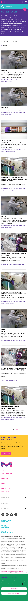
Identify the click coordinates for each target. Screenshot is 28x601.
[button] (10, 429)
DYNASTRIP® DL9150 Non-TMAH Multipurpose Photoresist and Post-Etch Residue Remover (14, 294)
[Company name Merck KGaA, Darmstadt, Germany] (3, 2)
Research (4, 478)
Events (4, 483)
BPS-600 (4, 70)
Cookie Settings (5, 597)
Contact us (6, 453)
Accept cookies (14, 588)
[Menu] (25, 2)
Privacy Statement (17, 584)
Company (4, 471)
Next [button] (17, 429)
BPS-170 (4, 329)
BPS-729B (4, 108)
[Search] (23, 2)
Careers (4, 476)
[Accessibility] (24, 9)
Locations (5, 491)
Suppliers (4, 486)
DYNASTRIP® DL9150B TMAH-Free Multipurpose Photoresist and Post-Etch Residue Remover (14, 179)
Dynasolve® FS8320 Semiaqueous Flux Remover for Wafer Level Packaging (13, 368)
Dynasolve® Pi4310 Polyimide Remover (13, 253)
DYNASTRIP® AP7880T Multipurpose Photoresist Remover (13, 407)
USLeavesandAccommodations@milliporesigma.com (12, 571)
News (3, 481)
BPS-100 (4, 216)
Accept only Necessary (14, 593)
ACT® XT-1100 (6, 140)
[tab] (14, 497)
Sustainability (6, 473)
